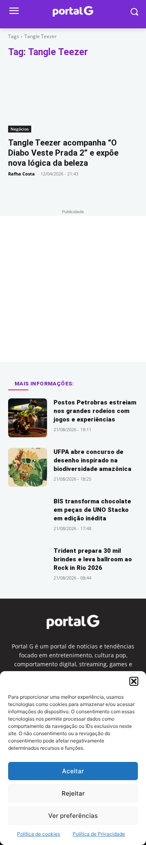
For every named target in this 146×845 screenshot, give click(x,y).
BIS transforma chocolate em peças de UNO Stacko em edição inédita (92, 510)
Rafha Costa (21, 174)
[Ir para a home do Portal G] (73, 622)
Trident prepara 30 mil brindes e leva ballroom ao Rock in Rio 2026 (93, 559)
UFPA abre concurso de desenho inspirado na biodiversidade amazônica (92, 460)
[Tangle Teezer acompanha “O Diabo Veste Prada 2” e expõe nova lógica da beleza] (73, 100)
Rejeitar (73, 793)
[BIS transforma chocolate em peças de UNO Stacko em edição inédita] (27, 516)
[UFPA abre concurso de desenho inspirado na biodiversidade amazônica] (27, 467)
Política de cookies (38, 834)
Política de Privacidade (99, 834)
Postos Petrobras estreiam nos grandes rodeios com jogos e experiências (95, 411)
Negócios (20, 129)
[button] (134, 681)
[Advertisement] (73, 289)
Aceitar (73, 771)
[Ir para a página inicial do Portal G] (73, 11)
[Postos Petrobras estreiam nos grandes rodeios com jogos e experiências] (27, 417)
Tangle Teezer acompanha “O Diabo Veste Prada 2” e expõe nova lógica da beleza (63, 153)
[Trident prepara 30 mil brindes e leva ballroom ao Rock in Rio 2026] (27, 566)
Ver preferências (73, 815)
